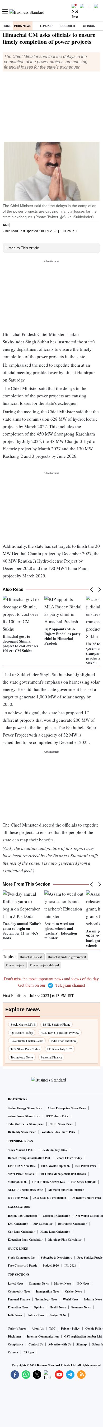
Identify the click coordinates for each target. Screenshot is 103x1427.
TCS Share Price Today (25, 1049)
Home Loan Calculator (55, 1231)
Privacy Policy (70, 1328)
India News (22, 26)
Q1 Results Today (22, 1032)
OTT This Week (18, 1198)
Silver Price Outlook (21, 1174)
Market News (62, 1283)
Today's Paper (17, 1328)
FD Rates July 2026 (59, 1049)
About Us (38, 1328)
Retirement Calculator (72, 1224)
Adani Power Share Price (24, 1116)
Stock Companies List (21, 1257)
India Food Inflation (63, 1041)
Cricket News (73, 1291)
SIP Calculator (43, 1224)
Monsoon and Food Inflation (66, 1190)
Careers (13, 1352)
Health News (58, 1307)
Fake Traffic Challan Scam (27, 1041)
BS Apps (29, 1352)
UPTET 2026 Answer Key (48, 1182)
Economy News (81, 1307)
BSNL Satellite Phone (56, 1024)
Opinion (89, 26)
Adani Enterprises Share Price (67, 1108)
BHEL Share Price (61, 1124)
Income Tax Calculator (22, 1216)
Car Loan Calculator (21, 1231)
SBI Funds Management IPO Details (63, 1174)
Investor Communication (43, 1336)
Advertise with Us (59, 1344)
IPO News (83, 1283)
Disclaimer (14, 1336)
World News (70, 1299)
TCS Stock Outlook (83, 1182)
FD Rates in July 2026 (53, 1150)
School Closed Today (69, 1158)
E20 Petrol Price (85, 1166)
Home (7, 26)
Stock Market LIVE (23, 1024)
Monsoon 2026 (17, 1182)
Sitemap (81, 1344)
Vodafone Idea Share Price (58, 1132)
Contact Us (36, 1344)
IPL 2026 (70, 1265)
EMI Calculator (18, 1224)
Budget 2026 (51, 1265)
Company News (39, 1283)
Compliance (15, 1344)
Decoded (67, 26)
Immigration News (47, 1291)
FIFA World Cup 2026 (55, 1166)
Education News (18, 1307)
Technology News (22, 1057)
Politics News (35, 1315)
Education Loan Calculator (25, 1239)
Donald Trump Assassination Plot (29, 1158)
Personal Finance (51, 1057)
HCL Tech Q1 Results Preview (59, 1032)
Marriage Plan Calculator (65, 1239)
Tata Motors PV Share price (26, 1124)
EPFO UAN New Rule (22, 1166)
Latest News (15, 1283)
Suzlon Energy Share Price (25, 1108)
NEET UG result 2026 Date (25, 1190)
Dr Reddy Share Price (22, 1132)
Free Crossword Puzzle (22, 1265)
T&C (52, 1328)
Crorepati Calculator (56, 1216)
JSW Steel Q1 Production (49, 1198)
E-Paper (46, 26)
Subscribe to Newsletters (56, 1257)
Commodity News (19, 1291)
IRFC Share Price (57, 1116)
